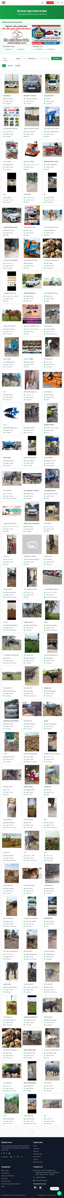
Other (3, 1186)
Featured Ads (37, 1154)
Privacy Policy (41, 1195)
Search (57, 58)
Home (35, 1146)
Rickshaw (4, 1178)
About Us (36, 1148)
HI (14, 1156)
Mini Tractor (5, 1170)
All (4, 65)
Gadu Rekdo (5, 1173)
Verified (18, 65)
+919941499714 (41, 1177)
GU (22, 1156)
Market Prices (37, 1162)
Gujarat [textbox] (18, 58)
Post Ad (51, 2)
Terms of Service (52, 1195)
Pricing (35, 1159)
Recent (10, 65)
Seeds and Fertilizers (7, 1176)
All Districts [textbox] (31, 58)
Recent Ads (37, 1156)
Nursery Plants (5, 1181)
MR (18, 1156)
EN (11, 1156)
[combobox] (19, 58)
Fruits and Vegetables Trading (10, 1184)
